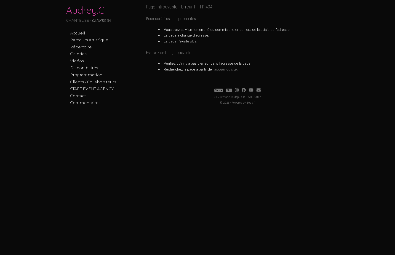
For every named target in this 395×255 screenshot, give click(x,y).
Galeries (78, 54)
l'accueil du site (225, 69)
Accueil (77, 33)
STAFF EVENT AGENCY (92, 89)
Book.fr (250, 102)
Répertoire (81, 47)
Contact (78, 96)
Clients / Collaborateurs (93, 82)
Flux (229, 90)
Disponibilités (84, 68)
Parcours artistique (89, 40)
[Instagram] (237, 90)
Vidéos (77, 61)
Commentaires (85, 102)
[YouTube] (251, 90)
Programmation (86, 75)
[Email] (258, 90)
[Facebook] (244, 90)
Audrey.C (85, 10)
